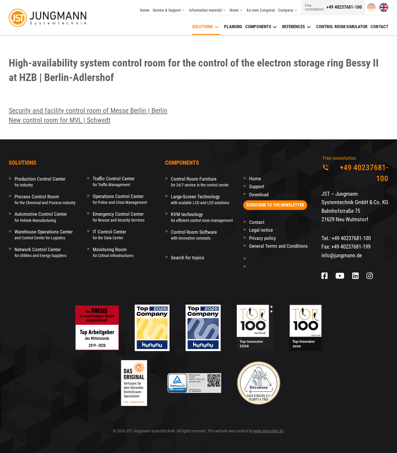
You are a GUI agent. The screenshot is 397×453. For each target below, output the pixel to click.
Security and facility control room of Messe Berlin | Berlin (88, 111)
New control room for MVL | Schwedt (59, 120)
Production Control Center (40, 181)
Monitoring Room (113, 252)
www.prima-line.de (268, 431)
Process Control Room (45, 199)
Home (144, 10)
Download (259, 194)
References (293, 26)
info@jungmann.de (341, 255)
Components (258, 26)
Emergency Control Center (118, 216)
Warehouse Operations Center (44, 234)
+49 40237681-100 (344, 7)
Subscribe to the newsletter (275, 205)
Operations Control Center (120, 199)
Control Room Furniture (200, 181)
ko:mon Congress (261, 10)
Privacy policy (262, 238)
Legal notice (261, 230)
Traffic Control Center (114, 181)
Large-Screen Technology (200, 199)
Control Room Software (194, 234)
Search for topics (187, 257)
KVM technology (202, 217)
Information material (205, 10)
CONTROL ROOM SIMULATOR (342, 26)
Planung (233, 26)
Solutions (202, 26)
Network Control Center (40, 252)
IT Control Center (109, 234)
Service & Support (167, 10)
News (234, 10)
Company (285, 10)
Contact (379, 26)
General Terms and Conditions (278, 246)
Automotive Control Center (41, 216)
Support (256, 186)
